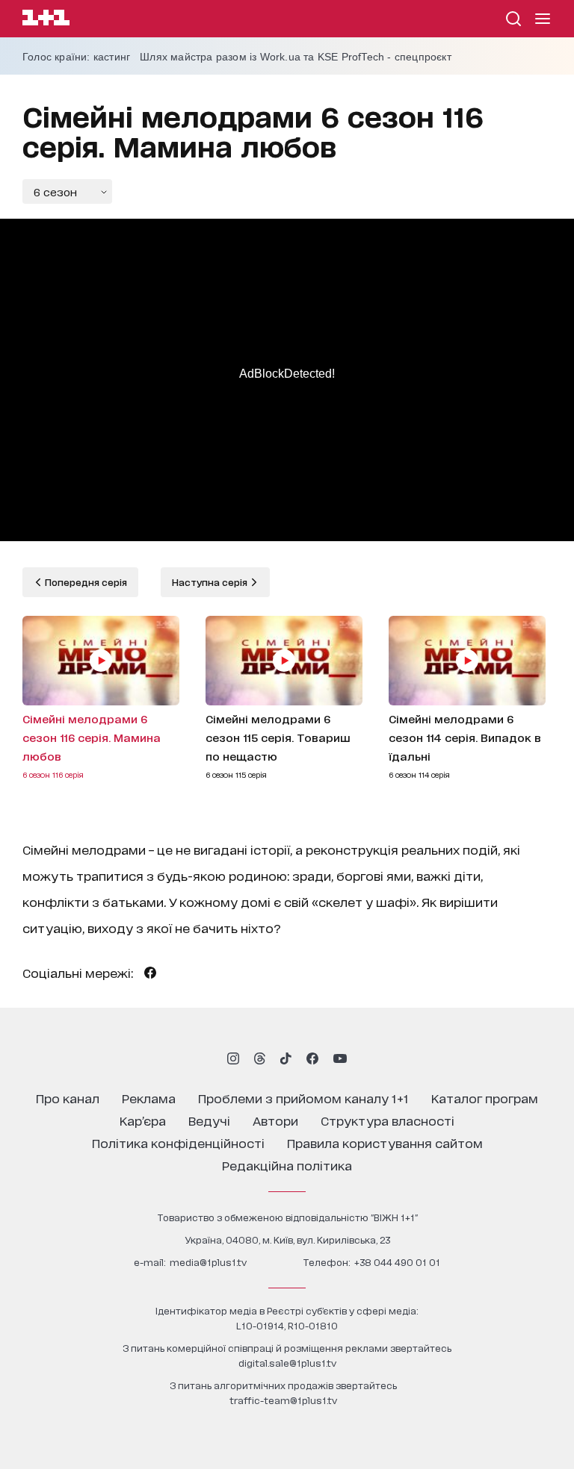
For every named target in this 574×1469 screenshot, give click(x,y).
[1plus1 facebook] (312, 1058)
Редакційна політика (287, 1165)
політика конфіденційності (178, 1142)
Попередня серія (85, 581)
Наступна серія (211, 581)
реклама (149, 1098)
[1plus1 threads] (259, 1058)
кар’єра (143, 1120)
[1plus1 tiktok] (285, 1058)
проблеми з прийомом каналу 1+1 (303, 1098)
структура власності (387, 1120)
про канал (67, 1098)
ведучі (209, 1120)
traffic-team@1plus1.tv (283, 1400)
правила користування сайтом (385, 1142)
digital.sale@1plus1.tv (287, 1362)
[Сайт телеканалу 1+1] (46, 20)
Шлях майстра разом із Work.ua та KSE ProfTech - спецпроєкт (295, 57)
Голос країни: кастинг (76, 57)
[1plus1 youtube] (340, 1058)
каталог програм (484, 1098)
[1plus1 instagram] (233, 1058)
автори (275, 1120)
